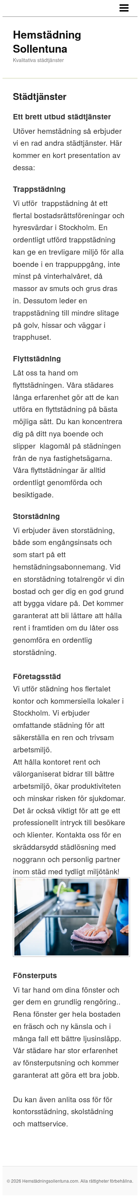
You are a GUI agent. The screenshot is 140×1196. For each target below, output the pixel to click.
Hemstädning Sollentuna (47, 41)
